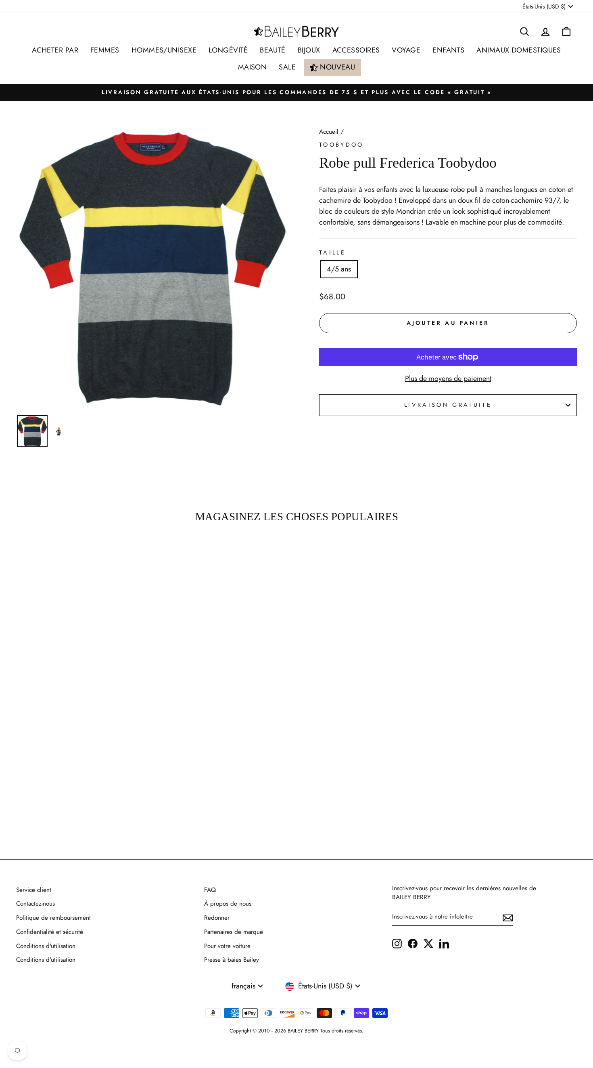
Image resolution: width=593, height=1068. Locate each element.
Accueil (328, 131)
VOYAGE (406, 50)
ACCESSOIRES (356, 50)
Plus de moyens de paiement (448, 378)
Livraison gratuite (448, 405)
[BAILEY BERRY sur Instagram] (397, 943)
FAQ (210, 889)
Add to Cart (83, 807)
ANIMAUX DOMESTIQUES (518, 50)
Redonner (217, 917)
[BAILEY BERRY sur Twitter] (428, 943)
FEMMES (104, 50)
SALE (287, 67)
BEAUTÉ (273, 50)
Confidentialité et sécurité (49, 931)
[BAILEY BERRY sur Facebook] (413, 943)
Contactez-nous (35, 903)
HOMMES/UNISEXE (164, 50)
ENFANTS (448, 50)
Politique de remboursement (53, 917)
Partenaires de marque (233, 931)
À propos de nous (227, 903)
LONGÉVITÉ (228, 50)
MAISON (252, 67)
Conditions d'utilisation (45, 946)
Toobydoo (341, 145)
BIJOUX (309, 50)
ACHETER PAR (55, 50)
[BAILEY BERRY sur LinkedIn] (444, 943)
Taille (332, 252)
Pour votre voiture (227, 946)
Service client (33, 889)
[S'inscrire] (508, 917)
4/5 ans (339, 269)
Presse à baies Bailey (231, 959)
